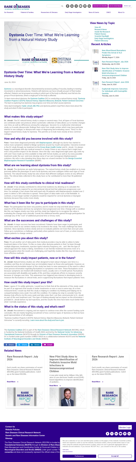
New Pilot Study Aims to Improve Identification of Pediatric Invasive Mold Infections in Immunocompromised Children (63, 364)
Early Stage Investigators (104, 38)
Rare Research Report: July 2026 (115, 62)
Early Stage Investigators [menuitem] (73, 12)
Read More (11, 382)
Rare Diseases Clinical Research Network (54, 330)
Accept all (114, 456)
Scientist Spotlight (102, 36)
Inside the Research (102, 32)
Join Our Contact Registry (115, 6)
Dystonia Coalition (15, 330)
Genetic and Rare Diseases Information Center (25, 435)
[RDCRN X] (76, 6)
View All (98, 27)
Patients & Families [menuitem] (27, 12)
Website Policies (12, 429)
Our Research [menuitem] (8, 12)
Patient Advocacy (101, 41)
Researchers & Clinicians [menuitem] (49, 12)
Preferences (79, 456)
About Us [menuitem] (121, 12)
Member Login (127, 6)
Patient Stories (100, 34)
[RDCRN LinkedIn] (72, 6)
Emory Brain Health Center (51, 147)
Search (62, 6)
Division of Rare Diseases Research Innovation (58, 334)
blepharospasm (46, 143)
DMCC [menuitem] (108, 12)
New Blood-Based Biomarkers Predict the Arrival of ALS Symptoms (114, 52)
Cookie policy (66, 449)
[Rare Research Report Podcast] (85, 6)
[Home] (17, 7)
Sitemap (8, 438)
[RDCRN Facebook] (67, 6)
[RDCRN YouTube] (80, 6)
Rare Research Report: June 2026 (115, 82)
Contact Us (10, 426)
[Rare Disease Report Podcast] (125, 433)
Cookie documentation (68, 451)
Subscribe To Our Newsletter (100, 6)
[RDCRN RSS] (89, 6)
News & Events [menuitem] (94, 12)
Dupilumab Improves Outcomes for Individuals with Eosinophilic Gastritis (115, 91)
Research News (101, 29)
